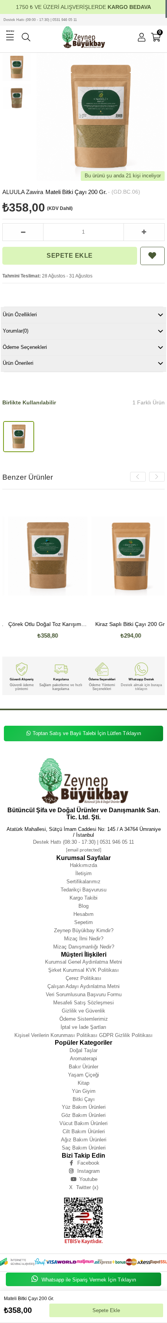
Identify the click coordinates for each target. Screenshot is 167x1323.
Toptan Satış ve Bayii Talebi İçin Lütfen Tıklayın (87, 733)
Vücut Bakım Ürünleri (83, 1123)
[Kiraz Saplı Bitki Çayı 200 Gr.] (125, 556)
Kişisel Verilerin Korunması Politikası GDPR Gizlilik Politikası (83, 1035)
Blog (83, 906)
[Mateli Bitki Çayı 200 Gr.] (18, 436)
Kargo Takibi (83, 898)
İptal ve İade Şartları (83, 1027)
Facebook (88, 1163)
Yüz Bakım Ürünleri (84, 1107)
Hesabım (83, 914)
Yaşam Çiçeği (83, 1075)
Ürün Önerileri (18, 363)
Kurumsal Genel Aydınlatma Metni (83, 962)
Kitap (83, 1083)
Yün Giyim (84, 1091)
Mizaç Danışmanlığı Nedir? (83, 947)
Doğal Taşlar (83, 1050)
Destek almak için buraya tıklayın (141, 687)
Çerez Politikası (83, 978)
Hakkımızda (83, 865)
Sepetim (83, 922)
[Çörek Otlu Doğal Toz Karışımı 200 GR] (42, 556)
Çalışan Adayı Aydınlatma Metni (83, 986)
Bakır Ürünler (83, 1067)
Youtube (88, 1179)
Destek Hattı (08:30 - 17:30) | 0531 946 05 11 (83, 842)
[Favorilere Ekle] (152, 256)
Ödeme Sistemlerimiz (83, 1019)
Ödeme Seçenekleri (25, 347)
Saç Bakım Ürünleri (84, 1148)
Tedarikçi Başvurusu (83, 890)
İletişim (83, 873)
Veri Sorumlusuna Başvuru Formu (84, 994)
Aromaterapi (83, 1058)
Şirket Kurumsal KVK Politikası (83, 970)
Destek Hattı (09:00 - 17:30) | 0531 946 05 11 (40, 20)
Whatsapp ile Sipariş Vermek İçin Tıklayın (88, 1280)
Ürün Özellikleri (20, 314)
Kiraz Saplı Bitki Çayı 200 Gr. (125, 624)
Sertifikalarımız (83, 881)
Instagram (88, 1171)
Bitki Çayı (84, 1099)
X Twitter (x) (83, 1187)
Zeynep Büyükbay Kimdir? (83, 930)
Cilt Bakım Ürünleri (84, 1131)
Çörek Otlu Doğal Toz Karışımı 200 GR (42, 624)
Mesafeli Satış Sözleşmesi (83, 1003)
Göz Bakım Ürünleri (83, 1115)
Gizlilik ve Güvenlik (83, 1011)
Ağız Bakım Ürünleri (83, 1140)
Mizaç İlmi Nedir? (83, 939)
